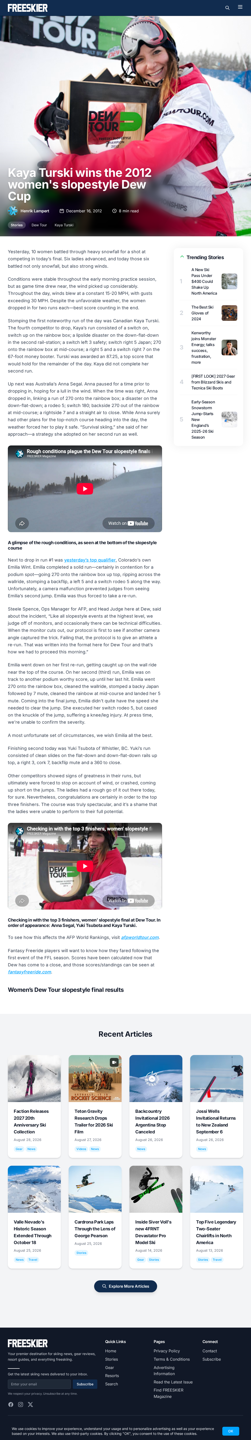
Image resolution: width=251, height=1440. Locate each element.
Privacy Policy (167, 1350)
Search (111, 1383)
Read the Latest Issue (173, 1382)
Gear (109, 1367)
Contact (209, 1350)
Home (110, 1350)
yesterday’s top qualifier (90, 560)
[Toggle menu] (240, 7)
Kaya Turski (64, 225)
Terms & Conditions (172, 1359)
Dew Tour (39, 225)
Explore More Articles (129, 1286)
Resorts (112, 1375)
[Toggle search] (227, 8)
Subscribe (85, 1384)
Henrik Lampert (35, 210)
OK (230, 1431)
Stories (17, 225)
